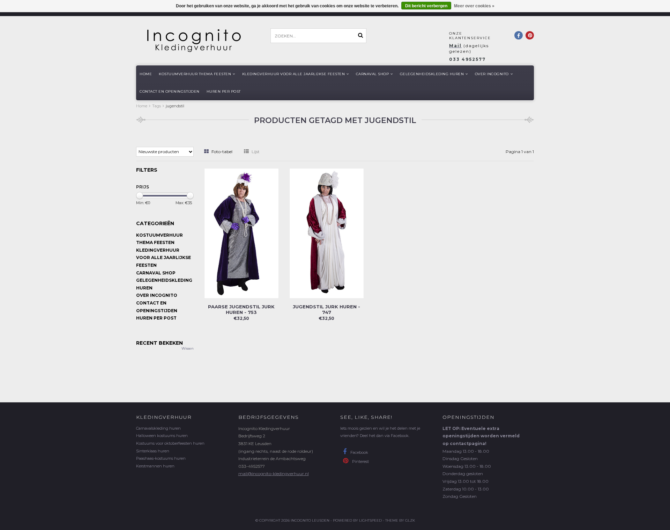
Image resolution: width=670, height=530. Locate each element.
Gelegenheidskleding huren (432, 74)
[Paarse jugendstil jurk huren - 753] (241, 232)
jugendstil (175, 105)
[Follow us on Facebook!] (518, 35)
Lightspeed (370, 520)
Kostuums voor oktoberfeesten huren (170, 443)
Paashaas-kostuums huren (161, 458)
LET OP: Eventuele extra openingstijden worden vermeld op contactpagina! (481, 436)
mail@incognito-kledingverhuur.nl (273, 473)
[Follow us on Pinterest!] (530, 35)
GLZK (410, 520)
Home (146, 74)
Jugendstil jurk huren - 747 (326, 309)
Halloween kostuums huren (162, 435)
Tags (156, 105)
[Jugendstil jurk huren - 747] (327, 232)
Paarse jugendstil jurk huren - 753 (241, 309)
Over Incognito (492, 74)
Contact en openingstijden (170, 91)
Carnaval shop (372, 74)
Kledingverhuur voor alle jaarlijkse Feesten (293, 74)
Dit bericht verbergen (426, 5)
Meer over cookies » (474, 5)
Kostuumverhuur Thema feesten (195, 74)
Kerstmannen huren (155, 466)
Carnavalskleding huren (158, 428)
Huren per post (224, 91)
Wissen (187, 348)
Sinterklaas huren (152, 451)
